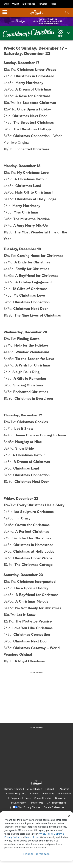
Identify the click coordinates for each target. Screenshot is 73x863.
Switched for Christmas (31, 538)
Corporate (16, 798)
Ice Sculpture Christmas (36, 103)
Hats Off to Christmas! (34, 192)
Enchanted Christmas (32, 149)
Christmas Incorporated (36, 582)
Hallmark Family (34, 789)
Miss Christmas (26, 212)
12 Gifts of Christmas (29, 289)
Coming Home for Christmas (40, 256)
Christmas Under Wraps (36, 69)
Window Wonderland (32, 352)
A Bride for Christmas (32, 262)
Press (27, 798)
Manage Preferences (36, 854)
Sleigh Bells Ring (26, 372)
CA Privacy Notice (56, 803)
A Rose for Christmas (32, 96)
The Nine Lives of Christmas (38, 315)
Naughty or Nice (28, 442)
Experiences (29, 4)
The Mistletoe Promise (31, 219)
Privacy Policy (18, 803)
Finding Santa (28, 339)
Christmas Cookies (32, 422)
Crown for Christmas (32, 525)
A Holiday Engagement (33, 282)
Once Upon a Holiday (34, 109)
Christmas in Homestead (34, 76)
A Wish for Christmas (33, 365)
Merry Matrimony (29, 83)
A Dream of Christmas (33, 89)
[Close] (69, 816)
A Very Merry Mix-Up (30, 225)
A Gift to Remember (29, 378)
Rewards (43, 4)
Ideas (53, 4)
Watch (15, 4)
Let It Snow (23, 429)
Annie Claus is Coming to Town (40, 435)
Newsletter (60, 798)
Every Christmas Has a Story (40, 505)
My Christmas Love (33, 173)
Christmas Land (28, 186)
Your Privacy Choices (29, 807)
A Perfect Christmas (32, 531)
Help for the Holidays (31, 345)
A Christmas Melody (31, 601)
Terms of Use (36, 803)
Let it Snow (26, 615)
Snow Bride (24, 448)
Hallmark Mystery (13, 789)
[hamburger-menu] (4, 12)
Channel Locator (42, 798)
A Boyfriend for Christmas (36, 276)
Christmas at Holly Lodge (35, 199)
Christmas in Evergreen (34, 398)
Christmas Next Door (29, 116)
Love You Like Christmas (32, 628)
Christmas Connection (31, 136)
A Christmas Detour (30, 179)
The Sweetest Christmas (33, 122)
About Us (64, 789)
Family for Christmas (32, 269)
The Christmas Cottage (32, 129)
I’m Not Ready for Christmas (38, 608)
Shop (6, 4)
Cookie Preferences (54, 807)
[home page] (35, 12)
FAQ (24, 794)
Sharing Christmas (28, 385)
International (64, 794)
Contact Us (12, 794)
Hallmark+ (51, 789)
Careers (34, 794)
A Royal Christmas (30, 661)
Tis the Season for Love (34, 359)
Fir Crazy (22, 518)
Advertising (48, 794)
